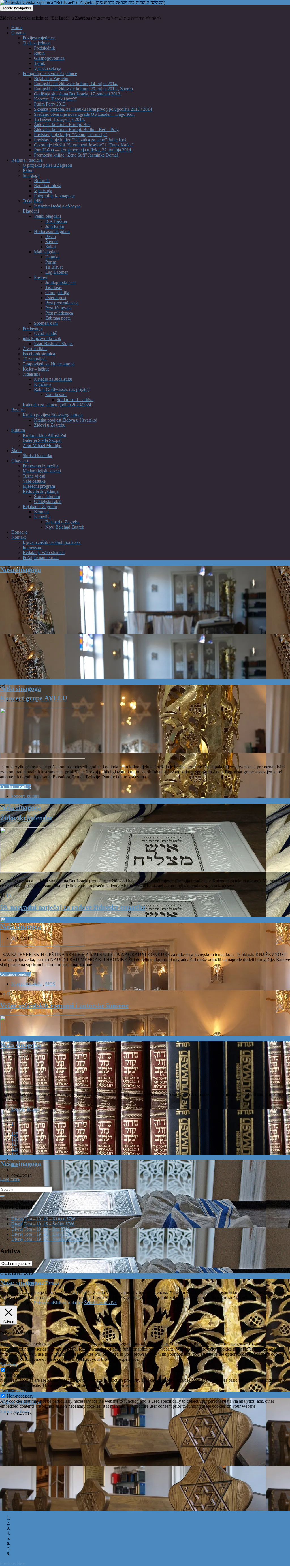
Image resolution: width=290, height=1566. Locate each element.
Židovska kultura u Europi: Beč (62, 124)
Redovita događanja (40, 491)
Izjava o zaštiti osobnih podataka (52, 542)
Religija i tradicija (27, 160)
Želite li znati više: (100, 1302)
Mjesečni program (39, 486)
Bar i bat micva (47, 185)
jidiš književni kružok (42, 338)
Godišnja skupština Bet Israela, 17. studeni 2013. (77, 93)
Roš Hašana (56, 221)
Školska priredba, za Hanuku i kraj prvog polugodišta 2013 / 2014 (93, 109)
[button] (8, 1563)
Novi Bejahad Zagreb (64, 527)
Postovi (40, 277)
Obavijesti (20, 460)
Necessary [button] (9, 1364)
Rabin (39, 53)
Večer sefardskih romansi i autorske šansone (64, 1005)
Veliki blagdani (47, 216)
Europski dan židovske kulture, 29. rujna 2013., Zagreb (83, 88)
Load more (10, 1179)
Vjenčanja (43, 190)
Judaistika (31, 374)
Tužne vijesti (34, 476)
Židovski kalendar (26, 817)
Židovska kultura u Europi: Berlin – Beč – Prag (76, 129)
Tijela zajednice (36, 42)
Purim (50, 262)
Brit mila (42, 180)
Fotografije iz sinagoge (54, 195)
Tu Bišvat (54, 267)
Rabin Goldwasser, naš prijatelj (61, 389)
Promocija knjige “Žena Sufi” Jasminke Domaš (76, 155)
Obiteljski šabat (47, 501)
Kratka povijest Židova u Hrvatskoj (65, 420)
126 (14, 1139)
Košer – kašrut (36, 369)
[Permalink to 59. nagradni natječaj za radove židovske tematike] (42, 944)
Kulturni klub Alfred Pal (44, 435)
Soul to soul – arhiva (75, 399)
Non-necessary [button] (13, 1390)
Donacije (19, 532)
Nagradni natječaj (27, 983)
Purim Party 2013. (50, 104)
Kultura (18, 430)
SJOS (50, 983)
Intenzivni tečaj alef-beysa (57, 206)
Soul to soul (56, 394)
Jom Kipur (54, 226)
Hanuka (52, 256)
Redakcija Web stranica (44, 552)
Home (16, 27)
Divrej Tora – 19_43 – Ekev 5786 (41, 1234)
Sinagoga (31, 175)
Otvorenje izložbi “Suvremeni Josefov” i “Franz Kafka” (84, 144)
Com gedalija (57, 292)
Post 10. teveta (58, 307)
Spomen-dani (46, 323)
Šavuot (51, 241)
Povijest (18, 409)
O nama (18, 32)
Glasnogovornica (49, 58)
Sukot (50, 246)
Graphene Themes (42, 1282)
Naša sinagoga (20, 569)
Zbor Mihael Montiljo (42, 445)
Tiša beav (53, 287)
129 (14, 1154)
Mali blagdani (46, 251)
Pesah (50, 236)
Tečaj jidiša (33, 200)
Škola (16, 450)
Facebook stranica (39, 353)
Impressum (32, 547)
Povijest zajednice (39, 37)
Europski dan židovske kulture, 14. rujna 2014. (76, 83)
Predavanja (32, 328)
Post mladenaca (59, 313)
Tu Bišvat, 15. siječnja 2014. (59, 119)
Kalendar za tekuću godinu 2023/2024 (57, 404)
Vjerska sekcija (47, 68)
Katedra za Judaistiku (53, 379)
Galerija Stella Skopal (42, 440)
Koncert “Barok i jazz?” (55, 99)
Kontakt (18, 537)
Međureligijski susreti (42, 470)
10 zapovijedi (35, 358)
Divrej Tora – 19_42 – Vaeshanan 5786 (46, 1239)
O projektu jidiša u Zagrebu (47, 165)
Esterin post (55, 297)
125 (14, 1133)
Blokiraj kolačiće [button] (68, 1302)
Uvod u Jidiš (45, 333)
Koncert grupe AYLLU (33, 698)
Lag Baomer (56, 272)
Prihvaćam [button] (43, 1302)
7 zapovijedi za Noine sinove (48, 363)
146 (14, 1164)
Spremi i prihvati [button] (15, 1411)
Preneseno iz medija (40, 465)
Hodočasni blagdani (52, 231)
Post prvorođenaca (61, 302)
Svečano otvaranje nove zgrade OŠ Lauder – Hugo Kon (84, 114)
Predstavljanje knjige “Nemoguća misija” (70, 134)
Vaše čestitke (34, 481)
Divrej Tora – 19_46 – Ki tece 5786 (43, 1218)
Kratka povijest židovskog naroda (53, 414)
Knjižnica (42, 384)
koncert (18, 796)
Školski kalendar (37, 455)
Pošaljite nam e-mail (41, 557)
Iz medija (42, 516)
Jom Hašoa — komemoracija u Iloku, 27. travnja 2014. (83, 149)
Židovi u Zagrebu (49, 425)
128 (14, 1149)
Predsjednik (44, 48)
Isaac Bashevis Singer (53, 343)
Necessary (16, 1370)
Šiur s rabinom (47, 496)
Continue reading (15, 786)
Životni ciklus (35, 348)
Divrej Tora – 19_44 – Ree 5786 (40, 1229)
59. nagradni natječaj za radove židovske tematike (73, 907)
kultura (33, 796)
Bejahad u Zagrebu (51, 78)
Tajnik (39, 63)
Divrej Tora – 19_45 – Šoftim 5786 (42, 1223)
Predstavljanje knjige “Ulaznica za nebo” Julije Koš (80, 139)
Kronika (41, 511)
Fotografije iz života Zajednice (50, 73)
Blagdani (31, 211)
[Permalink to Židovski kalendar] (22, 871)
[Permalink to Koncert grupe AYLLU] (42, 757)
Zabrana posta (58, 318)
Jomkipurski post (60, 282)
